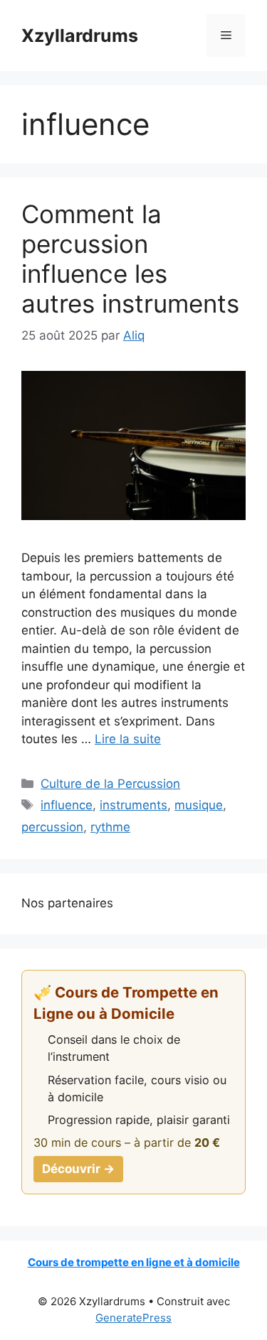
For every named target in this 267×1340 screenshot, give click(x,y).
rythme (110, 827)
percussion (52, 827)
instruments (133, 805)
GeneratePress (133, 1317)
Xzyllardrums (79, 35)
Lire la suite (128, 739)
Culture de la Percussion (110, 784)
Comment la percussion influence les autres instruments (130, 258)
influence (67, 805)
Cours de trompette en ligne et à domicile (134, 1262)
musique (198, 805)
